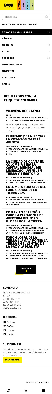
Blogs (26, 51)
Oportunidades (12, 64)
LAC (32, 5)
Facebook (10, 322)
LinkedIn (9, 334)
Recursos (26, 58)
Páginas (26, 38)
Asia (23, 5)
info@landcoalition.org (12, 308)
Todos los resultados (26, 32)
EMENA (28, 5)
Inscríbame (12, 359)
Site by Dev (42, 382)
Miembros (8, 70)
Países (26, 83)
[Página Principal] (8, 5)
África (19, 5)
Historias (8, 77)
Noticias (26, 45)
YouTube (10, 326)
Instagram (10, 330)
